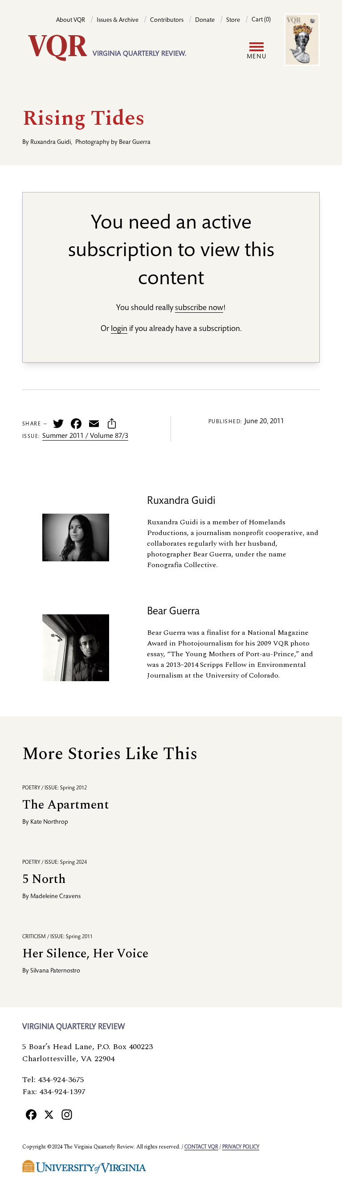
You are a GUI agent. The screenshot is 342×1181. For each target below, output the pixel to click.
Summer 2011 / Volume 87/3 (85, 436)
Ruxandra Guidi (50, 142)
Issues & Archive (117, 20)
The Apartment (65, 804)
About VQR (70, 20)
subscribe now (199, 308)
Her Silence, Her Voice (85, 953)
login (119, 329)
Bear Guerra (135, 142)
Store (233, 20)
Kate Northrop (49, 822)
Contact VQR (201, 1147)
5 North (44, 879)
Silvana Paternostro (55, 971)
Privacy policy (240, 1147)
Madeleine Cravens (55, 897)
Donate (205, 20)
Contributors (166, 20)
